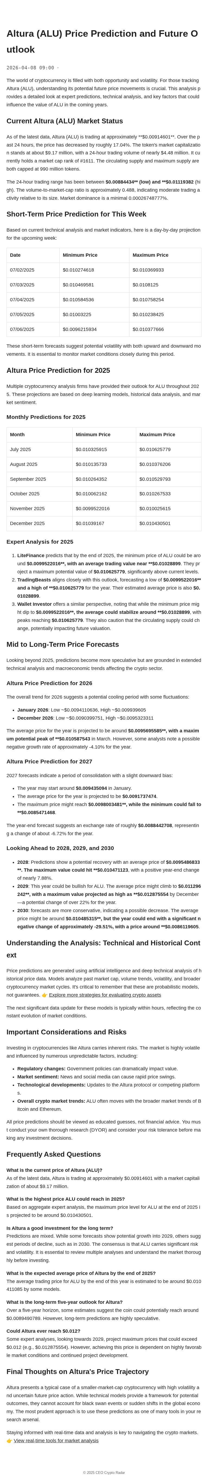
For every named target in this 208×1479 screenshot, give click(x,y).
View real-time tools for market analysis (56, 1440)
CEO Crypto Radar (110, 1473)
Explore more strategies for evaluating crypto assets (105, 995)
